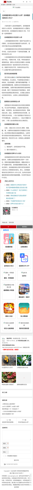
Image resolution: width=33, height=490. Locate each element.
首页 (4, 4)
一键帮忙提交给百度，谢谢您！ (10, 349)
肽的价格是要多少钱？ (8, 414)
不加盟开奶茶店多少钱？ (18, 201)
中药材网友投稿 (22, 340)
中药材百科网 (20, 471)
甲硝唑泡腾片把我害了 (8, 384)
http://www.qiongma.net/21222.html (12, 347)
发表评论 (16, 21)
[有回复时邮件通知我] (4, 464)
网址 (4, 452)
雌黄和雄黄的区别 (22, 384)
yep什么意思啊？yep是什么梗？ (11, 406)
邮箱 (5, 448)
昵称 (5, 443)
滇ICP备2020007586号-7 (16, 473)
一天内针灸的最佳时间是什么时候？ (12, 411)
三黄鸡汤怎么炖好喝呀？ (9, 404)
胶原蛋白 (24, 226)
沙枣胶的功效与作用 (22, 367)
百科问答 (8, 4)
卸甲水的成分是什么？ (17, 203)
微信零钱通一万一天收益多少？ (10, 409)
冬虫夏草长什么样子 (7, 367)
